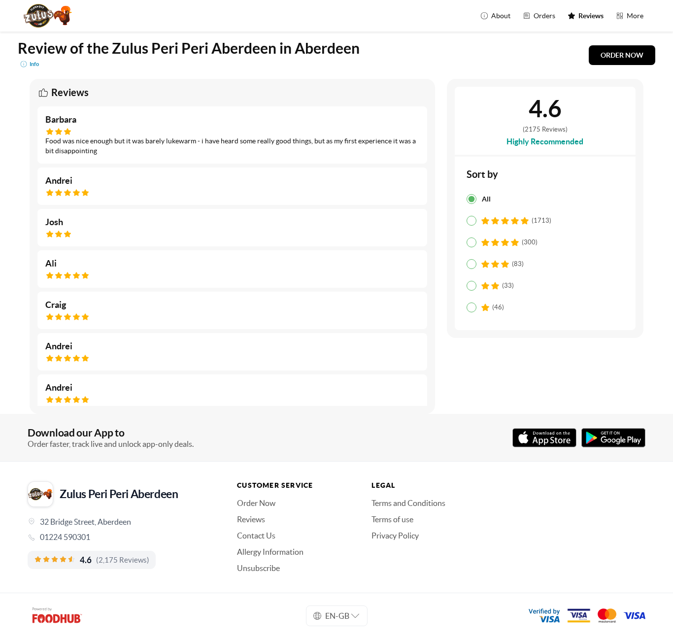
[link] (118, 537)
